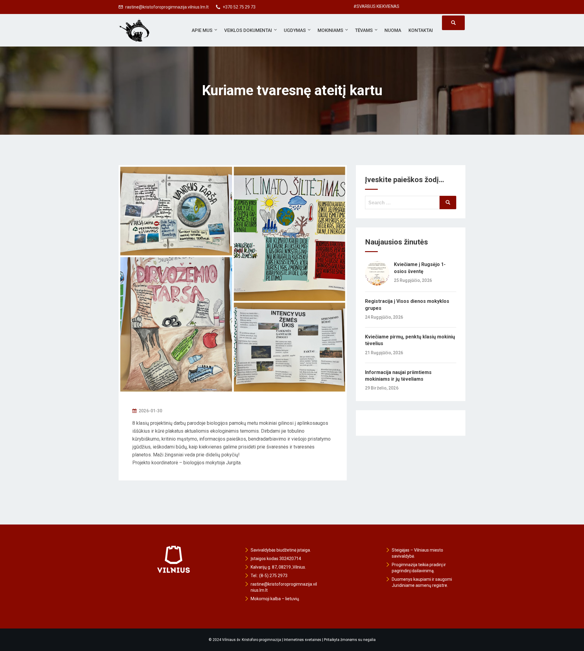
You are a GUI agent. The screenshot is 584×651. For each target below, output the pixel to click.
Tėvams (364, 30)
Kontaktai (420, 30)
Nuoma (392, 30)
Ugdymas (295, 30)
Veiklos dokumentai (248, 30)
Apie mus (202, 30)
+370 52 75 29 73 (239, 7)
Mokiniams (330, 30)
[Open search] (453, 23)
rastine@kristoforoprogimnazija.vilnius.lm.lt (167, 7)
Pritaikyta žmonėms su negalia (350, 640)
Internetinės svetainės (302, 640)
